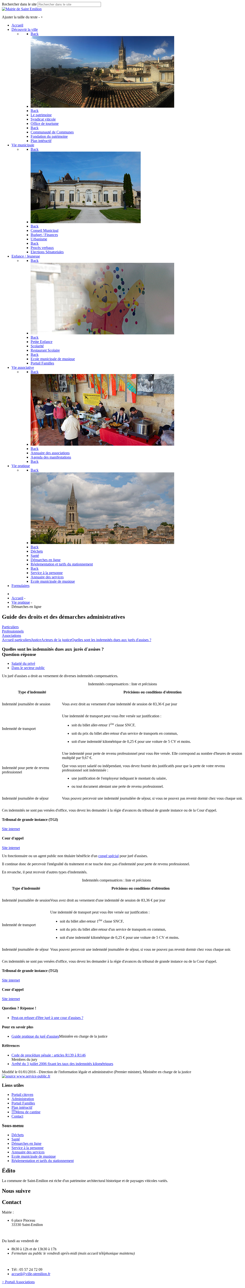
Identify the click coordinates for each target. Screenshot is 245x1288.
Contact (17, 1116)
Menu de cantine (27, 1112)
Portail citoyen (22, 1095)
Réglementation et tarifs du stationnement (42, 1161)
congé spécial (108, 856)
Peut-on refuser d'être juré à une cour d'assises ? (47, 1018)
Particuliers (10, 627)
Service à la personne (27, 1148)
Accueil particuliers (16, 640)
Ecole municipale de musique (33, 1156)
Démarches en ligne (26, 1143)
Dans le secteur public (28, 668)
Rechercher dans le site (19, 4)
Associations (11, 635)
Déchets (17, 1135)
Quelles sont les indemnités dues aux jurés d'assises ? (111, 640)
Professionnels (13, 631)
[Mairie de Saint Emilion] (22, 9)
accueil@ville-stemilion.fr (30, 1274)
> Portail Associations (18, 1282)
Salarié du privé (23, 663)
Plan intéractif (21, 1107)
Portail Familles (23, 1103)
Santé (15, 1139)
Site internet (11, 829)
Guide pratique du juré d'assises (35, 1036)
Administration (22, 1099)
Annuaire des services (28, 1152)
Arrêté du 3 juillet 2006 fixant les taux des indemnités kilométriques (62, 1064)
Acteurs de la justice (56, 640)
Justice (36, 640)
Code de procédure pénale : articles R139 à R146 (48, 1055)
